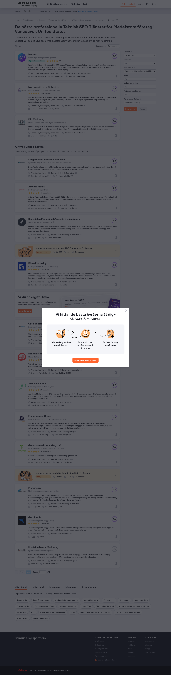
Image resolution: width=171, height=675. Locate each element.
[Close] (126, 310)
